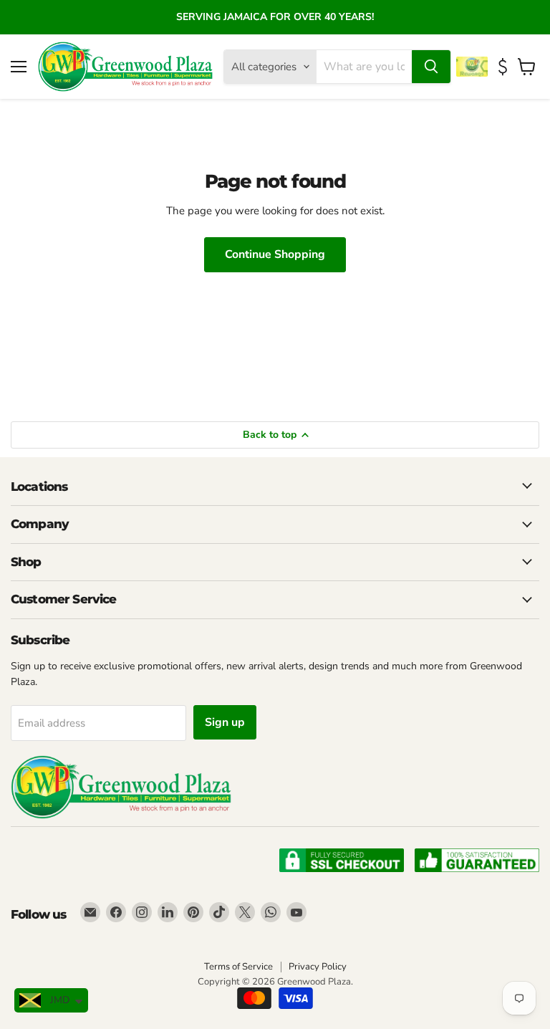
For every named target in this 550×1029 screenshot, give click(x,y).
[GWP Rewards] (473, 67)
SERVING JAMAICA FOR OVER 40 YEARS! (275, 17)
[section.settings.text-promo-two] (504, 67)
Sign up (225, 722)
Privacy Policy (318, 966)
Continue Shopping (275, 254)
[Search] (431, 66)
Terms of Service (238, 966)
